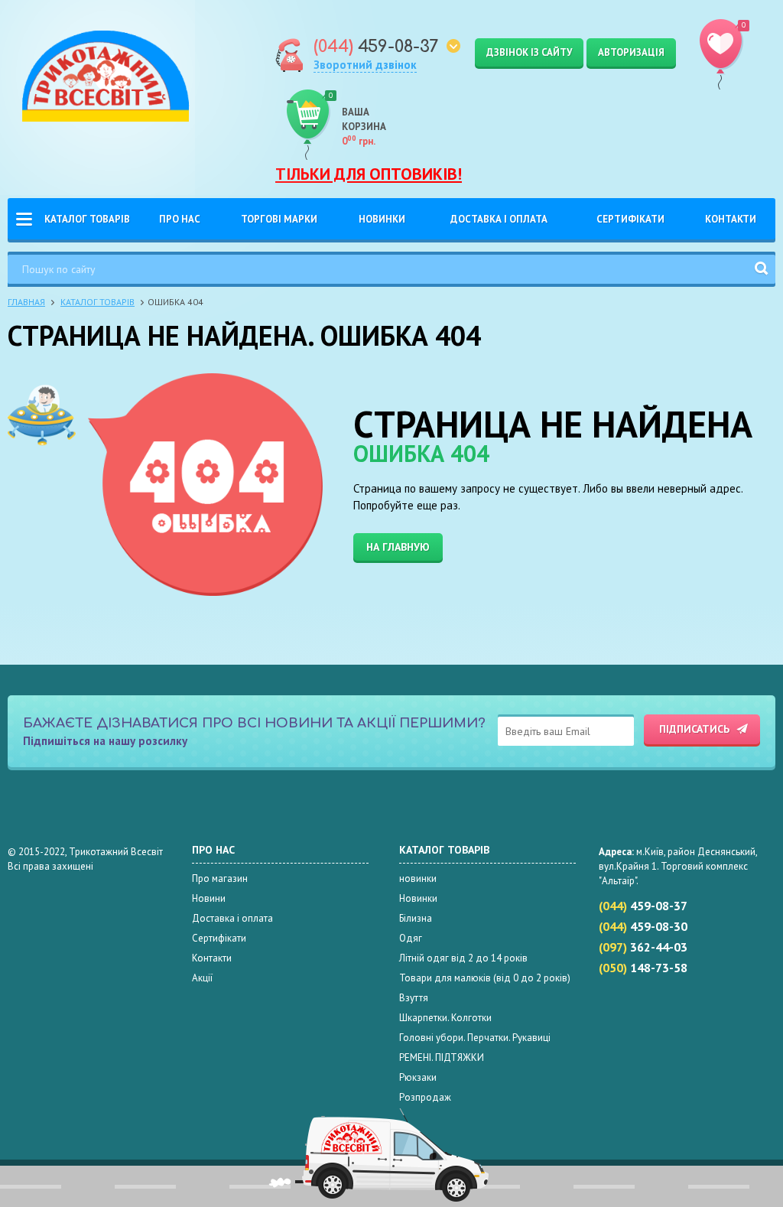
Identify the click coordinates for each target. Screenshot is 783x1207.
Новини (209, 898)
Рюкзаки (418, 1077)
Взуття (413, 997)
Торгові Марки (279, 219)
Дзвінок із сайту (529, 52)
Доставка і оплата (498, 219)
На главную (398, 547)
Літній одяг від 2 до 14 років (463, 958)
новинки (418, 878)
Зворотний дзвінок (365, 64)
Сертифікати (630, 219)
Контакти (730, 219)
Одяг (410, 938)
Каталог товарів (87, 219)
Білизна (415, 918)
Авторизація (631, 52)
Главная (26, 301)
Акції (202, 977)
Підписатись (694, 729)
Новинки (382, 219)
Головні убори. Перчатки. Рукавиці (475, 1037)
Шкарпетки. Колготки (445, 1017)
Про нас (179, 219)
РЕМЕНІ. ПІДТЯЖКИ (441, 1057)
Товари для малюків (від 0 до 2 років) (484, 977)
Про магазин (220, 878)
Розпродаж (425, 1097)
